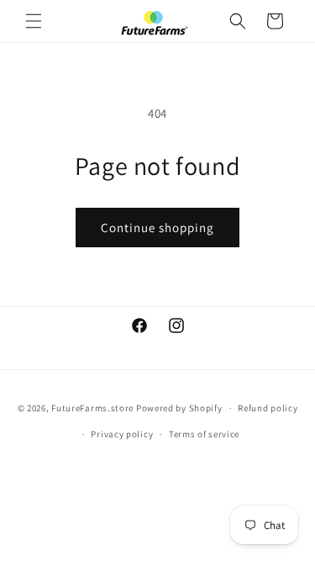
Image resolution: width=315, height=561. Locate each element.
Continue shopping (157, 228)
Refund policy (267, 408)
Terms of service (204, 434)
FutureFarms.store (92, 408)
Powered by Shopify (179, 408)
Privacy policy (122, 434)
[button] (33, 21)
